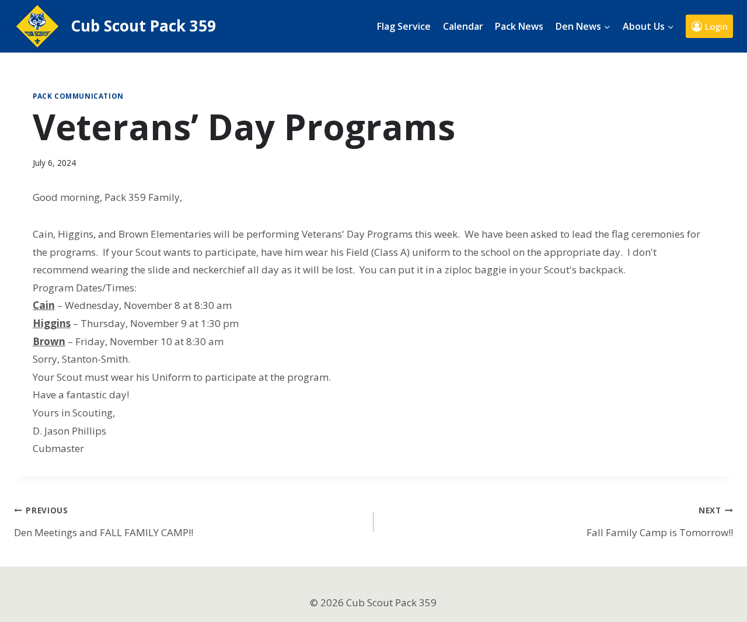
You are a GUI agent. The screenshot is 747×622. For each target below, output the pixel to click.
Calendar (463, 26)
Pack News (519, 26)
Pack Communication (78, 95)
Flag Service (404, 26)
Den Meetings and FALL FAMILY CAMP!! (103, 522)
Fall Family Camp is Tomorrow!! (660, 522)
